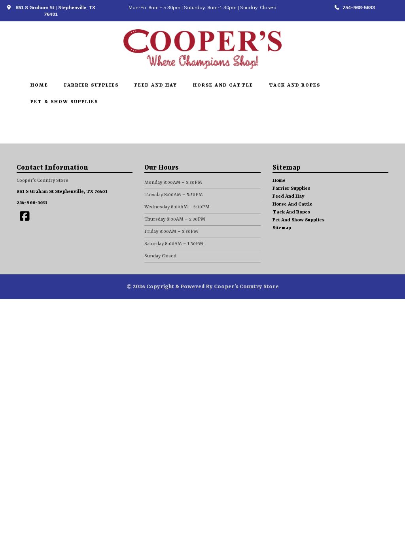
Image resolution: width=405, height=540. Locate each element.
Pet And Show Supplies (299, 220)
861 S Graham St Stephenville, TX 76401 (62, 191)
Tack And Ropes (294, 85)
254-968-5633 (357, 7)
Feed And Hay (155, 85)
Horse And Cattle (223, 85)
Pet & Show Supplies (64, 102)
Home (39, 85)
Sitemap (282, 228)
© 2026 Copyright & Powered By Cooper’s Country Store (203, 286)
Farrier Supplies (91, 85)
